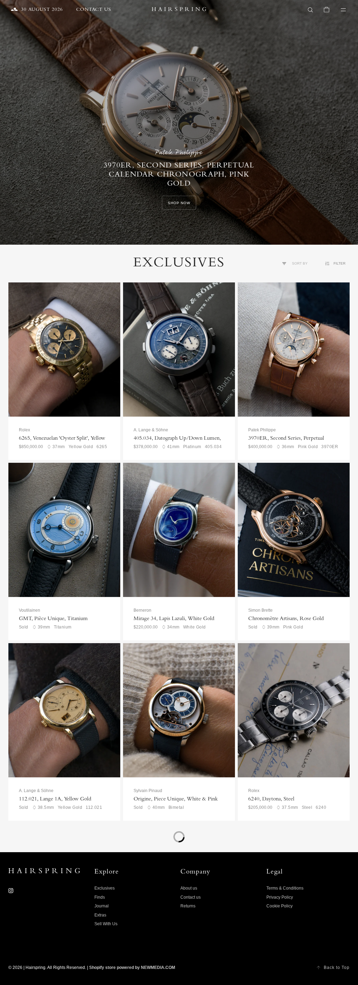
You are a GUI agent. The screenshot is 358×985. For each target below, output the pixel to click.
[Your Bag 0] (326, 10)
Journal (101, 906)
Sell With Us (105, 923)
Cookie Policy (279, 906)
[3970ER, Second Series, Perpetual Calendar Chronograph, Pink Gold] (294, 349)
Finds (99, 897)
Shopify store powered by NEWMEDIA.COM (132, 967)
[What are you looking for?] (310, 10)
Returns (187, 906)
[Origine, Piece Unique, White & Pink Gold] (179, 710)
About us (188, 888)
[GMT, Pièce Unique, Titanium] (64, 530)
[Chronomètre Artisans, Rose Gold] (294, 530)
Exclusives (104, 888)
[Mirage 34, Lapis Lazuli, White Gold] (179, 530)
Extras (100, 915)
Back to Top (337, 967)
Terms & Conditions (284, 888)
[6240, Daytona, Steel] (294, 710)
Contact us (190, 897)
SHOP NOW (179, 203)
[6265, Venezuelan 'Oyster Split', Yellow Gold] (64, 349)
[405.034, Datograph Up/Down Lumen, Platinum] (179, 349)
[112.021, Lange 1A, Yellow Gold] (64, 710)
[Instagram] (11, 890)
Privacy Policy (279, 897)
